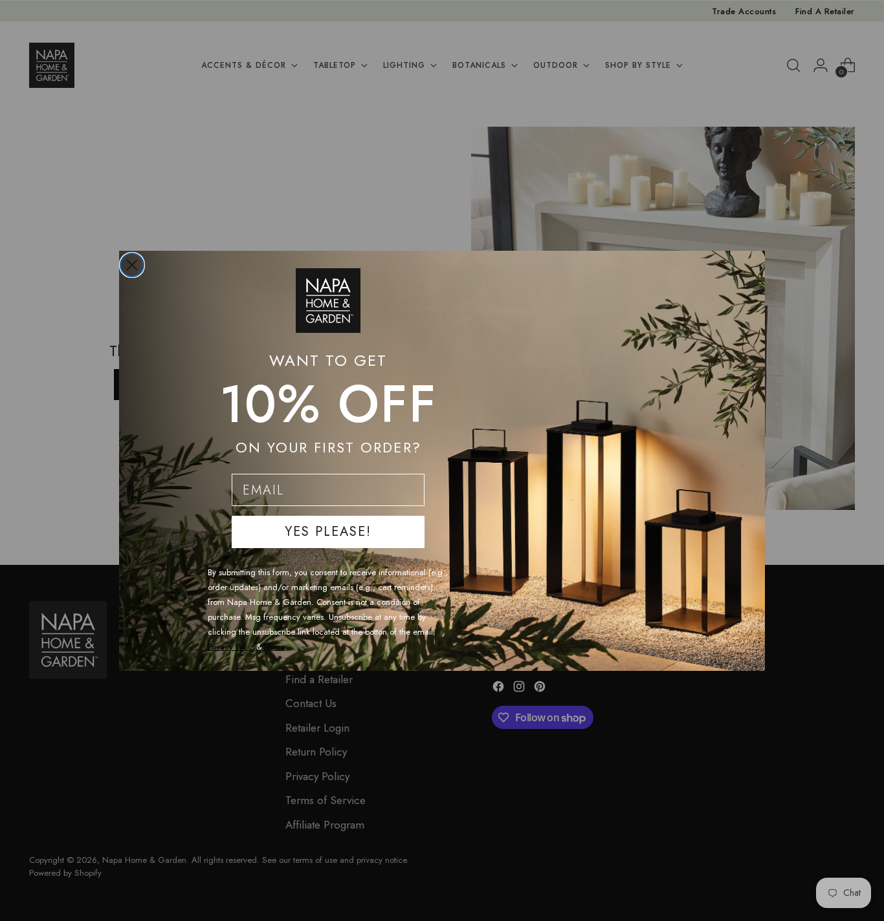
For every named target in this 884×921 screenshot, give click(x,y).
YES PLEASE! (328, 531)
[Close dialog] (132, 265)
